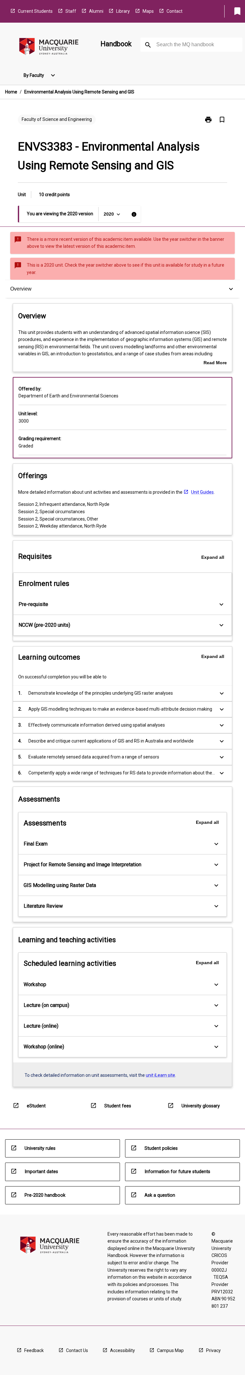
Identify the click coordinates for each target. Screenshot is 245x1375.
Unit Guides (202, 492)
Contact (174, 11)
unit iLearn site (160, 1075)
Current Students (35, 11)
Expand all (212, 557)
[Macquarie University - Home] (48, 47)
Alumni (96, 11)
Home (11, 91)
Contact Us (77, 1350)
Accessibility (122, 1350)
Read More (215, 363)
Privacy (213, 1350)
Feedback (34, 1350)
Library (123, 11)
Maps (148, 11)
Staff (70, 11)
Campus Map (170, 1350)
